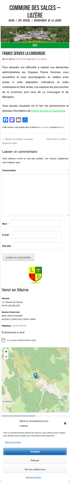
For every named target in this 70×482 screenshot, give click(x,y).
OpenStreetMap (64, 411)
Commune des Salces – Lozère (34, 11)
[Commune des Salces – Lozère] (35, 34)
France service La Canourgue (48, 111)
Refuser (35, 460)
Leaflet (56, 411)
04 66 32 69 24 (19, 325)
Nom (5, 223)
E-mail (6, 234)
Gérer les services (13, 442)
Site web (6, 245)
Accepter (35, 451)
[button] (65, 423)
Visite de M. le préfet (57, 139)
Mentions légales (33, 477)
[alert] (35, 340)
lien (62, 127)
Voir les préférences (35, 469)
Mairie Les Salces (39, 58)
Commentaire (35, 170)
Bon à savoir (43, 127)
